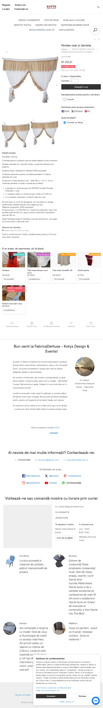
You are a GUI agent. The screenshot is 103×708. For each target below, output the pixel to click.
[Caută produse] (95, 30)
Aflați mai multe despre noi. (48, 690)
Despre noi (20, 5)
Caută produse (12, 326)
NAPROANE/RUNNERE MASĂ (75, 25)
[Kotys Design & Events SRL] (51, 7)
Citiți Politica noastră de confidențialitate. (53, 688)
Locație (6, 9)
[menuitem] (95, 39)
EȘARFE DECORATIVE (46, 25)
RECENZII (53, 433)
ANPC (56, 427)
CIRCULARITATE (66, 30)
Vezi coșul (91, 326)
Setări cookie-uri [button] (67, 702)
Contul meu (32, 326)
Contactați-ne (21, 9)
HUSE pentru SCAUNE (74, 20)
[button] (69, 99)
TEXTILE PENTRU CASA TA (41, 30)
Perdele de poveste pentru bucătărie (77, 52)
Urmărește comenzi (51, 326)
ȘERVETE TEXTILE (22, 25)
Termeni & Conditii (23, 695)
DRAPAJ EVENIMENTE (29, 20)
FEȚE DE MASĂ (51, 20)
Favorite (71, 326)
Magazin (6, 5)
